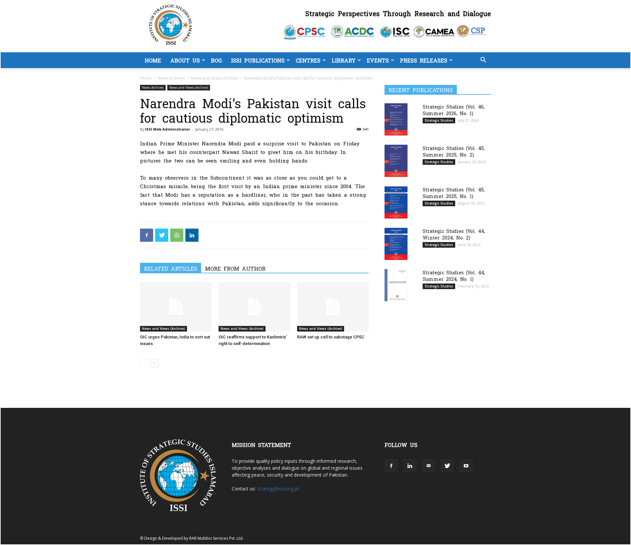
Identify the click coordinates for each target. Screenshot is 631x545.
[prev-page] (144, 363)
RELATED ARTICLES (170, 268)
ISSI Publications (258, 60)
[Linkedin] (192, 235)
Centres (308, 60)
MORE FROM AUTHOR (235, 268)
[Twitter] (161, 235)
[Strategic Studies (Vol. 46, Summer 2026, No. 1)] (396, 119)
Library (344, 60)
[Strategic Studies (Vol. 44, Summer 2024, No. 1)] (396, 285)
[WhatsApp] (176, 235)
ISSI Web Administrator (167, 129)
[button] (483, 61)
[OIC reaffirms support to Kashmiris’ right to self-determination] (254, 307)
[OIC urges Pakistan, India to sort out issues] (176, 307)
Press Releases (423, 60)
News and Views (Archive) (214, 78)
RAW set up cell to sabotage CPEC (330, 336)
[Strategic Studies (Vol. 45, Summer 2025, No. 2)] (396, 161)
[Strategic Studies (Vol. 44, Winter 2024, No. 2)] (396, 244)
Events (378, 60)
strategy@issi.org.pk (278, 488)
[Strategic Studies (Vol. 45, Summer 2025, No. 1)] (396, 202)
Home (153, 60)
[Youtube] (466, 465)
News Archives (171, 78)
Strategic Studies (439, 120)
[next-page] (155, 363)
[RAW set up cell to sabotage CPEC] (333, 307)
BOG (216, 60)
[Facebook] (146, 235)
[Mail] (428, 465)
